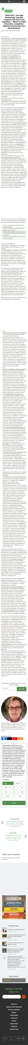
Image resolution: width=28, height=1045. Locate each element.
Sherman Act (19, 144)
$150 (14, 792)
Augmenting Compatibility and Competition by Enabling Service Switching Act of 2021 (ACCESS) (13, 247)
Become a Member (14, 1009)
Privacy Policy (14, 1029)
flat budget (6, 444)
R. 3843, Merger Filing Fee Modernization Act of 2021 (14, 234)
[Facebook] (3, 738)
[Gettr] (15, 738)
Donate (14, 1021)
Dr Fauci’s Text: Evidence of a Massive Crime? (15, 943)
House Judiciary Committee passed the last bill (14, 38)
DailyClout (9, 11)
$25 (6, 787)
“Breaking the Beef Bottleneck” (16, 929)
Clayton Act (12, 146)
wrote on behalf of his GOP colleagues (12, 587)
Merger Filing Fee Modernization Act (15, 427)
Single (5, 783)
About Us (14, 1004)
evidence (19, 83)
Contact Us (14, 1018)
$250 (22, 792)
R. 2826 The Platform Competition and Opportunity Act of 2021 (13, 229)
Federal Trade (5, 271)
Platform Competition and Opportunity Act (14, 369)
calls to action (20, 449)
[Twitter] (9, 738)
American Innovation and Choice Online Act (15, 332)
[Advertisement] (14, 203)
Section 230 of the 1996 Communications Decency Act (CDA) (12, 99)
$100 (6, 792)
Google (8, 88)
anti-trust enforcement (20, 122)
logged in (12, 858)
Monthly (18, 783)
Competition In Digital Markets (9, 57)
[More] (20, 738)
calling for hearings (6, 644)
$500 (8, 796)
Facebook (8, 81)
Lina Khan (24, 63)
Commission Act (13, 271)
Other (20, 796)
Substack (14, 1026)
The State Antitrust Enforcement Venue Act (15, 452)
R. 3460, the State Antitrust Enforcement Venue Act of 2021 (14, 237)
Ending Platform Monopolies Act (14, 394)
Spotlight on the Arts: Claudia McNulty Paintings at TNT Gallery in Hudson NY (15, 950)
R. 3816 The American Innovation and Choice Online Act (13, 226)
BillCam (14, 1012)
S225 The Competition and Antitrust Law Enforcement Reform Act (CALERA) (12, 156)
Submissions (14, 1023)
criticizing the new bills (16, 559)
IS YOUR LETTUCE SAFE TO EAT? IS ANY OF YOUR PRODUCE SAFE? (16, 936)
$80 (22, 787)
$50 (14, 787)
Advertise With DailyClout (14, 1007)
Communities (14, 1015)
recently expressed (8, 610)
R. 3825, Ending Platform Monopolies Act (14, 232)
